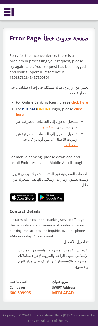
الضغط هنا (47, 127)
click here (79, 102)
